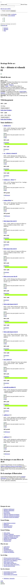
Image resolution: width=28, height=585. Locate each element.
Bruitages (6, 28)
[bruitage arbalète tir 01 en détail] (5, 137)
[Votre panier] (4, 21)
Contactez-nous (7, 541)
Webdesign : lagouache (9, 578)
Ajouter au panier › (5, 108)
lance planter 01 (8, 359)
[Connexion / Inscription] (4, 19)
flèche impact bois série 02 (10, 248)
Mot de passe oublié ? (6, 8)
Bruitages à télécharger (9, 509)
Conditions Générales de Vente (11, 537)
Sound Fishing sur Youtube (10, 571)
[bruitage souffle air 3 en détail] (5, 448)
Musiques (6, 29)
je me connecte (11, 15)
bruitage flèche (7, 200)
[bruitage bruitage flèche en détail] (5, 210)
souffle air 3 (6, 437)
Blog (5, 30)
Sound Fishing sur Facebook (10, 574)
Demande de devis (8, 525)
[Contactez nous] (4, 18)
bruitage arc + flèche (9, 179)
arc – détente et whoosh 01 (10, 153)
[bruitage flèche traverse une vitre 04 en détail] (5, 288)
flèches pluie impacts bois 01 (11, 304)
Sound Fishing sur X (8, 573)
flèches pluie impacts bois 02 (11, 331)
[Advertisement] (14, 47)
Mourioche (6, 548)
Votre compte (7, 532)
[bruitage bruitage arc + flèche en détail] (5, 190)
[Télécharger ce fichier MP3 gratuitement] (7, 195)
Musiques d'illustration (9, 510)
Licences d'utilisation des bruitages (12, 535)
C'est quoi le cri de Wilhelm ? (10, 560)
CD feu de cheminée (8, 550)
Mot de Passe (24, 4)
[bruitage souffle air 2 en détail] (5, 426)
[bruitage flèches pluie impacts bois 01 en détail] (5, 316)
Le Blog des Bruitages (9, 552)
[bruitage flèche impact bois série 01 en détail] (5, 233)
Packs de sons (7, 513)
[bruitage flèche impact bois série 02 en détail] (5, 260)
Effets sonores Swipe (9, 562)
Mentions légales (7, 539)
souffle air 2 (6, 415)
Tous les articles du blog (9, 566)
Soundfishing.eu (7, 549)
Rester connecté (6, 10)
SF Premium (6, 511)
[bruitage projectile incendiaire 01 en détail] (5, 399)
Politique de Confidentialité (10, 538)
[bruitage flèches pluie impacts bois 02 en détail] (5, 343)
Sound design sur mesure (9, 523)
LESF (6, 86)
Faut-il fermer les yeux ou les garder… (13, 559)
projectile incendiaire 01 (10, 387)
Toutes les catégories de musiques (11, 515)
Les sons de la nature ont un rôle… (12, 564)
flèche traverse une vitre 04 (10, 276)
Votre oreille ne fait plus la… (10, 563)
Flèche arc (11, 84)
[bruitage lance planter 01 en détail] (5, 371)
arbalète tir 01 (7, 125)
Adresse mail (4, 4)
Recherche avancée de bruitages (11, 517)
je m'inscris (13, 14)
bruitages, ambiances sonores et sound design (11, 466)
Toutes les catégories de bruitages (11, 514)
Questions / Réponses (9, 534)
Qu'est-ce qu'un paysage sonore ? (11, 558)
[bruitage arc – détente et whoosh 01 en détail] (5, 163)
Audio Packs (7, 546)
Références (6, 524)
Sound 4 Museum (8, 527)
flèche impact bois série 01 (10, 221)
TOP (2, 581)
